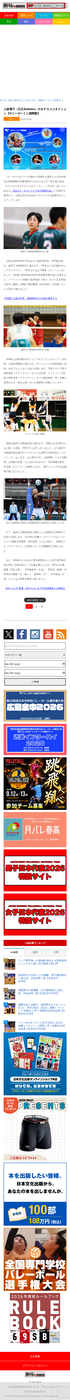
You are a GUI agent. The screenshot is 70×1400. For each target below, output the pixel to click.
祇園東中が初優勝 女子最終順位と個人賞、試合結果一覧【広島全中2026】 (40, 992)
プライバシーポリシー (35, 1365)
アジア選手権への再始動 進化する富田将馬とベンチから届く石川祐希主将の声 (42, 962)
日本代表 (8, 15)
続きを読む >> (35, 600)
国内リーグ (26, 15)
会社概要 (35, 1356)
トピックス (44, 21)
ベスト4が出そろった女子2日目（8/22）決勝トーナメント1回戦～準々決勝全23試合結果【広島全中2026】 (41, 1025)
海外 (26, 21)
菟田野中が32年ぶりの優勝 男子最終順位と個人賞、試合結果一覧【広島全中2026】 (42, 978)
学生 (8, 21)
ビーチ (43, 15)
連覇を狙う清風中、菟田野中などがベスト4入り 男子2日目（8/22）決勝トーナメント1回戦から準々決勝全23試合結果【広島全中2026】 (42, 1009)
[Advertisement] (35, 61)
